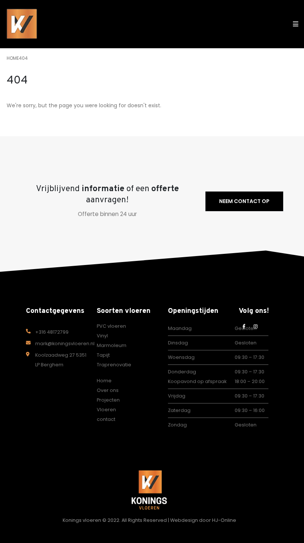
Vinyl (102, 336)
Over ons (108, 390)
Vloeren (106, 409)
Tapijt (103, 355)
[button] (279, 24)
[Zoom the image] (149, 475)
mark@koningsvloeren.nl (65, 343)
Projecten (108, 400)
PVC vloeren (111, 326)
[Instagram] (256, 326)
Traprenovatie (114, 365)
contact (106, 419)
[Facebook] (244, 326)
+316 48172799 (52, 332)
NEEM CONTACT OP (244, 201)
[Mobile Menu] (293, 24)
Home (104, 380)
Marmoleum (111, 345)
